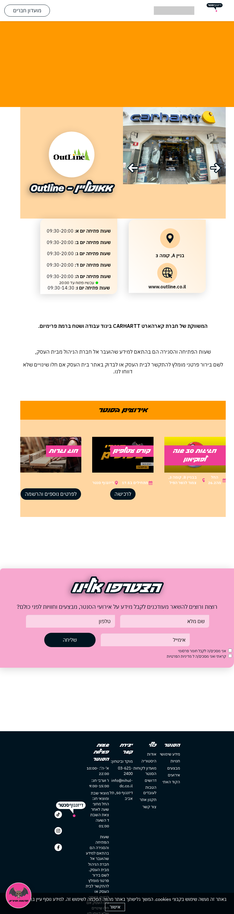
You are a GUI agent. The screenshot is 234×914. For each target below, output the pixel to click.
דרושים (150, 780)
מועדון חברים (27, 10)
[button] (117, 11)
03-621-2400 (125, 771)
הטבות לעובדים (149, 790)
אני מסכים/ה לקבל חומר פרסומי (202, 651)
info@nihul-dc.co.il (122, 783)
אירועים (174, 775)
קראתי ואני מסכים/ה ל (196, 656)
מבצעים (173, 768)
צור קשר (149, 806)
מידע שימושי (170, 754)
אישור (115, 907)
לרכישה (122, 494)
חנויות (175, 761)
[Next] (215, 168)
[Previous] (132, 168)
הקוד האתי (171, 781)
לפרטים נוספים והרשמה (51, 494)
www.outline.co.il (167, 287)
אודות (151, 754)
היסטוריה (148, 761)
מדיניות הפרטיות (180, 656)
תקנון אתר (148, 799)
